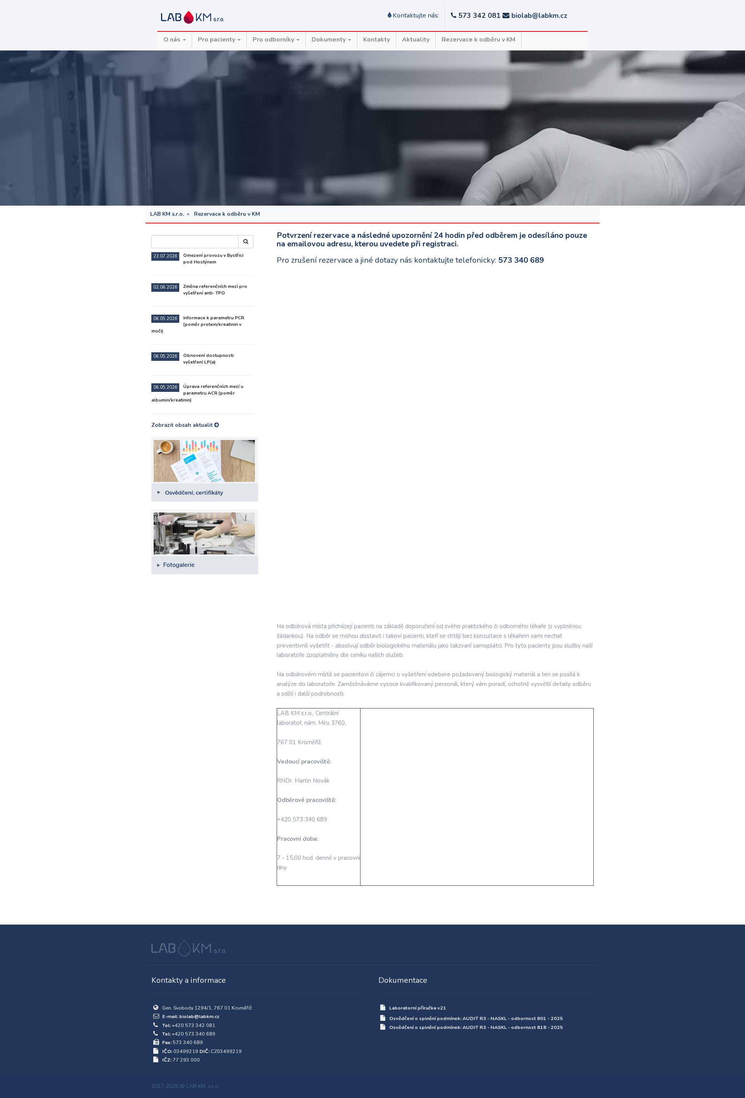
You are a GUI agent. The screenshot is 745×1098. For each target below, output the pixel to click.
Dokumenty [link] (329, 39)
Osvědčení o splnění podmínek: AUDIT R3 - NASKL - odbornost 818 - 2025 (476, 1027)
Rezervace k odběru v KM (478, 39)
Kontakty (376, 39)
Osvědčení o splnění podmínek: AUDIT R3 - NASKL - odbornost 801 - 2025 (476, 1018)
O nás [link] (172, 39)
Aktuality (416, 39)
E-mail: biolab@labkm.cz (190, 1016)
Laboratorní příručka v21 (417, 1007)
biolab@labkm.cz (539, 15)
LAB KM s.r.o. (167, 214)
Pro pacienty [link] (217, 39)
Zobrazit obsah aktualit (182, 425)
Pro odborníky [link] (274, 39)
